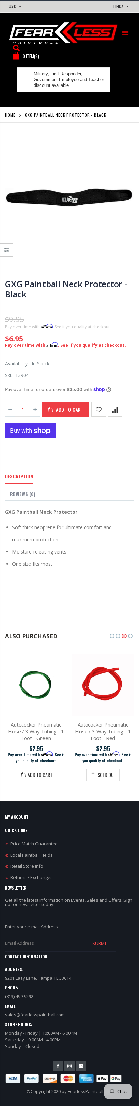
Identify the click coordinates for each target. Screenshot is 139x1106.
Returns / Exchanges (31, 877)
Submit (100, 943)
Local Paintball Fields (31, 855)
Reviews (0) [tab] (22, 493)
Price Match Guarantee (34, 844)
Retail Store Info (26, 866)
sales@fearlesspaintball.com (35, 1015)
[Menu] (125, 33)
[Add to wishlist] (98, 409)
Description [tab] (19, 476)
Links (118, 6)
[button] (112, 636)
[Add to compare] (115, 409)
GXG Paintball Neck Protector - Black (66, 289)
